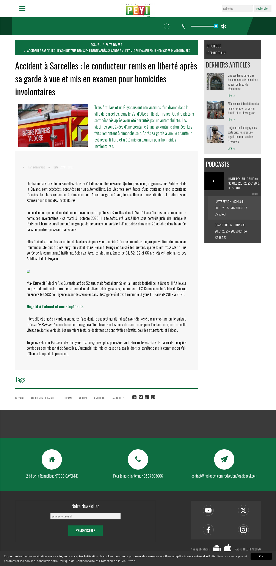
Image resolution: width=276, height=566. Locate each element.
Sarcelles (118, 398)
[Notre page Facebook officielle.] (208, 529)
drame (68, 398)
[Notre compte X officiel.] (243, 510)
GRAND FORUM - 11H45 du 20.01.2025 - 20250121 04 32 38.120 (231, 231)
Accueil (96, 44)
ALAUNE (83, 398)
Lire (230, 95)
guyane (19, 398)
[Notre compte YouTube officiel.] (208, 510)
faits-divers (114, 44)
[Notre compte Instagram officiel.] (243, 529)
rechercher (262, 8)
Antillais (99, 398)
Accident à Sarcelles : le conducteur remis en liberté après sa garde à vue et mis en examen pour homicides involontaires (108, 50)
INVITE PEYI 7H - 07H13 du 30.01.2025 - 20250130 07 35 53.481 (231, 207)
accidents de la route (44, 398)
